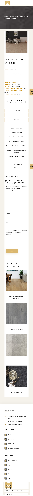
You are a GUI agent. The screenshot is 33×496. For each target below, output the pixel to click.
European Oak (8, 103)
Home (6, 16)
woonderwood (22, 103)
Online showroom (12, 460)
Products (11, 16)
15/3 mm (16, 167)
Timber (16, 16)
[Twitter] (12, 494)
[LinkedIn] (7, 494)
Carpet (9, 465)
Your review (9, 191)
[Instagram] (9, 494)
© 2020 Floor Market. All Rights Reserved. (15, 491)
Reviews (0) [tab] (16, 119)
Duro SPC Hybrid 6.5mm (16, 329)
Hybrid (9, 478)
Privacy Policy (11, 443)
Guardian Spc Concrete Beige (16, 361)
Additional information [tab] (16, 115)
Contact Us (11, 439)
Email (7, 222)
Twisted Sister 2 (16, 392)
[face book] (5, 494)
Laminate (10, 469)
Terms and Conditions (13, 448)
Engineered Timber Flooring (18, 101)
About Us (10, 435)
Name (8, 213)
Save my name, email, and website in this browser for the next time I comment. (16, 232)
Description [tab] (16, 110)
